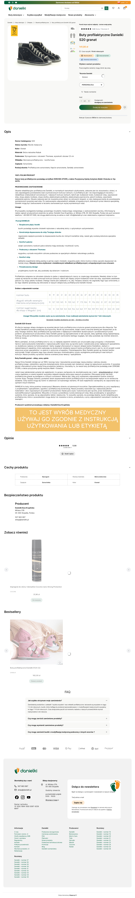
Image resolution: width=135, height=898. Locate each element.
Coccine (72, 844)
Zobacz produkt (36, 681)
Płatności (45, 838)
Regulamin (94, 807)
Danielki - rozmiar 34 (21, 875)
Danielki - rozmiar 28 (21, 862)
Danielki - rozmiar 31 (21, 868)
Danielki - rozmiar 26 (104, 849)
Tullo (70, 838)
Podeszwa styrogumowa (50, 832)
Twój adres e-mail (78, 797)
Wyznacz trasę (51, 800)
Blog (43, 847)
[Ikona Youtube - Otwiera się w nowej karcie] (16, 2)
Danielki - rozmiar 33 (21, 873)
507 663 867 (20, 517)
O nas (16, 832)
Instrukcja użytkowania (50, 834)
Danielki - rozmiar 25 (104, 847)
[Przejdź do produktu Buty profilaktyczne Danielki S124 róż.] (36, 642)
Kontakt (17, 842)
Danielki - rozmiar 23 (104, 842)
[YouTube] (28, 797)
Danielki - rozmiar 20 (104, 836)
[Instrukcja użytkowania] (67, 431)
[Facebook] (16, 797)
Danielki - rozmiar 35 (21, 877)
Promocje (45, 844)
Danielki (10, 22)
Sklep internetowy (66, 895)
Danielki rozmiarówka (49, 849)
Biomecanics (73, 834)
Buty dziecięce (19, 22)
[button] (106, 8)
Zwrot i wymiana (20, 838)
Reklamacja (18, 851)
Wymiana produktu (21, 849)
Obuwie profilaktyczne (42, 22)
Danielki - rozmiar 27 (21, 860)
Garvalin (72, 840)
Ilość (80, 97)
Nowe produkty (47, 840)
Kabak (71, 847)
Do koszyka (36, 600)
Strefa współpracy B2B (22, 836)
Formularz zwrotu (20, 834)
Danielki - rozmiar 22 (104, 840)
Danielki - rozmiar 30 (21, 866)
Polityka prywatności (21, 844)
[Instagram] (22, 797)
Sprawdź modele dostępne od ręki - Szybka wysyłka (67, 320)
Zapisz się (78, 803)
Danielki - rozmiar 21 (104, 838)
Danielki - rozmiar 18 (104, 832)
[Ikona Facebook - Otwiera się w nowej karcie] (9, 2)
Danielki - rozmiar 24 (104, 844)
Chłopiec (29, 22)
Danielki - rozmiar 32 (21, 870)
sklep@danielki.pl (106, 372)
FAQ (43, 836)
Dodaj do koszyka (100, 107)
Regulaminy (18, 840)
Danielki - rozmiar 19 (104, 834)
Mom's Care (73, 836)
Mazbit (71, 842)
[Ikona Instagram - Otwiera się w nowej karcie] (12, 2)
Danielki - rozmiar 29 (21, 864)
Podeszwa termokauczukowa (52, 842)
